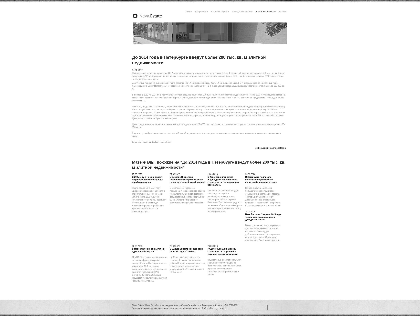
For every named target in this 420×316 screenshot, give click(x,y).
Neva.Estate (151, 16)
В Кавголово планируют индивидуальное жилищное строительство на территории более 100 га (223, 181)
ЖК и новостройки (220, 11)
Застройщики (201, 11)
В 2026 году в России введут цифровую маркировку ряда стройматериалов (147, 179)
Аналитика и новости (265, 11)
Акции (189, 11)
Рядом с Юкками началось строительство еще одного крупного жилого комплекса (222, 251)
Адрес (222, 308)
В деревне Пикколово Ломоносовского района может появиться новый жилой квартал (187, 179)
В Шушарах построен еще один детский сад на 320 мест (186, 250)
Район (205, 308)
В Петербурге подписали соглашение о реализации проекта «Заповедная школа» (261, 179)
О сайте (283, 11)
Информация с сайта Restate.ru (270, 148)
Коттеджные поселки (242, 11)
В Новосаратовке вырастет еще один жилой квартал (149, 250)
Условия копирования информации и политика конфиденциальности (166, 308)
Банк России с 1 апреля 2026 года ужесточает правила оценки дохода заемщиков (263, 217)
